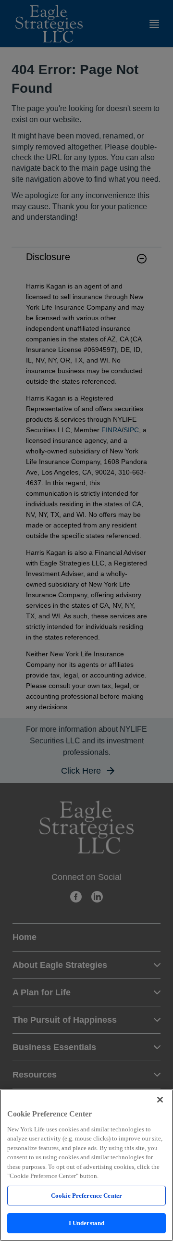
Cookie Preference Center (86, 1195)
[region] (86, 1165)
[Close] (160, 1099)
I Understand (87, 1223)
